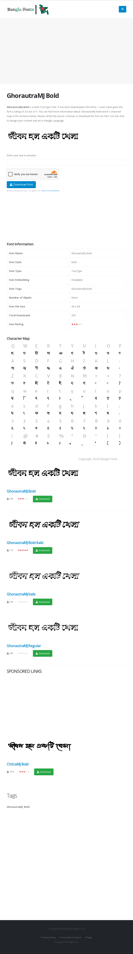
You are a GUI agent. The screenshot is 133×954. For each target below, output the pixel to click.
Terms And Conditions (71, 937)
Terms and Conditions (51, 191)
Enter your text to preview (21, 155)
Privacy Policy (49, 937)
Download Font (22, 184)
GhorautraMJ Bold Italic (25, 542)
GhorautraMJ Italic (21, 594)
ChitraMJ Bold (17, 764)
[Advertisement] (66, 51)
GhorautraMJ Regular (24, 645)
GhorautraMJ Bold (21, 491)
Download (44, 498)
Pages (89, 937)
